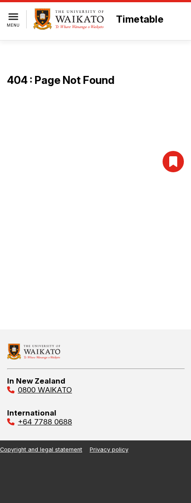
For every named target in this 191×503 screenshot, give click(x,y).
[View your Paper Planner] (173, 161)
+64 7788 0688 (45, 421)
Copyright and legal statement (41, 449)
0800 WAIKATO (45, 389)
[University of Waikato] (33, 356)
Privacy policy (109, 449)
